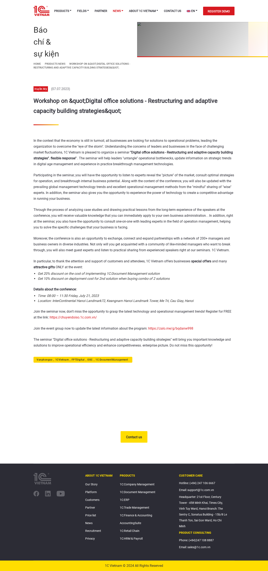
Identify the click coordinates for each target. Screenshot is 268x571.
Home (37, 63)
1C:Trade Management (134, 507)
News (117, 11)
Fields (81, 11)
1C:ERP (124, 499)
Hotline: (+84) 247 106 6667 (197, 483)
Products (61, 11)
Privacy (90, 538)
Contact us (172, 11)
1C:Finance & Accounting (136, 515)
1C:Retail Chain (129, 530)
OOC (90, 359)
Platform (91, 492)
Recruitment (93, 530)
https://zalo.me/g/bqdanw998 (170, 328)
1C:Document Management (137, 492)
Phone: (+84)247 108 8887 (196, 540)
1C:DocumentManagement (111, 359)
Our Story (91, 484)
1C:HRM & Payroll (131, 538)
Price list (90, 515)
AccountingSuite (130, 523)
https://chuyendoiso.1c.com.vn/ (73, 317)
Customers (92, 499)
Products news (55, 63)
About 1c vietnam (142, 11)
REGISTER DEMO (219, 11)
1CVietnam (62, 359)
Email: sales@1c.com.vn (194, 547)
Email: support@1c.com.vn (196, 490)
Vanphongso (44, 359)
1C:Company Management (137, 484)
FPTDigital (78, 359)
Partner (101, 11)
